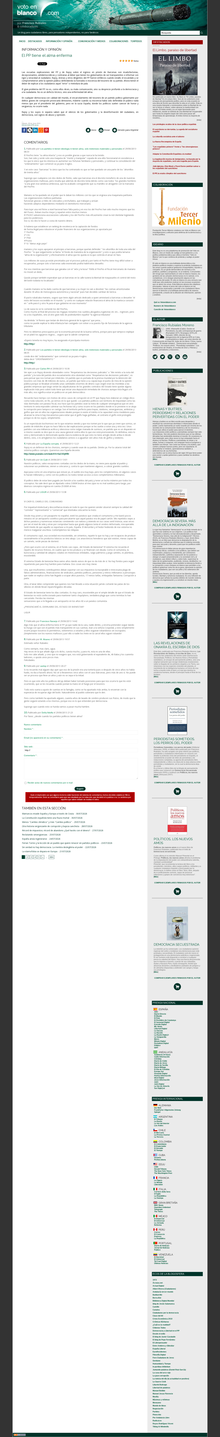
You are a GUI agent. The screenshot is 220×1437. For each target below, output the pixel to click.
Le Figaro (158, 1180)
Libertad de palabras (161, 1388)
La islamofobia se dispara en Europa (39, 851)
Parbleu (156, 1412)
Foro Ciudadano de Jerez (163, 1358)
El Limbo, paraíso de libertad (175, 50)
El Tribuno (158, 1119)
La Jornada (159, 1223)
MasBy (156, 1397)
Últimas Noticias (161, 1263)
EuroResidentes (159, 1352)
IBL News (158, 1027)
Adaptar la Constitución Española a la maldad (172, 154)
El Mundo (158, 1016)
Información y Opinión (59, 41)
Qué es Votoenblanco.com (165, 302)
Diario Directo (160, 1014)
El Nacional (159, 1257)
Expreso (157, 1236)
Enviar (106, 130)
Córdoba (157, 1059)
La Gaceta (158, 1031)
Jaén (156, 1082)
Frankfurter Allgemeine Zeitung (167, 1110)
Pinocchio (157, 1415)
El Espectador (160, 1146)
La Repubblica (160, 1196)
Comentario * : (31, 755)
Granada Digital (160, 1074)
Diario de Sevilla (161, 1065)
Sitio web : (29, 746)
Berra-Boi (157, 1298)
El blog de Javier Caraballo (164, 1337)
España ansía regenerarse (34, 838)
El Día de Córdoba (161, 1069)
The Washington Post (163, 1173)
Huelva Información (162, 1076)
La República (159, 1238)
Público (157, 1045)
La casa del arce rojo (161, 1373)
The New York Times (163, 1171)
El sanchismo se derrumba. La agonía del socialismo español (175, 130)
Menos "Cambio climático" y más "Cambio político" (47, 822)
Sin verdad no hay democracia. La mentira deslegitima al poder (52, 847)
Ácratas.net (158, 1283)
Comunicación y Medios (91, 41)
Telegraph (158, 1209)
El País (157, 1018)
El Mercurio (159, 1133)
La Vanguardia (160, 1037)
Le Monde (158, 1182)
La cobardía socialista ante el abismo (168, 137)
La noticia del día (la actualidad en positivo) (171, 1379)
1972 (155, 1280)
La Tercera (158, 1137)
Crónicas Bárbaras (161, 1322)
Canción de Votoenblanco (164, 309)
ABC (156, 1012)
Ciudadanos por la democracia (166, 1313)
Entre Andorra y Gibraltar (163, 1346)
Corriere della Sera (162, 1192)
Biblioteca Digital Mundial (163, 1301)
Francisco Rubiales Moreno (173, 325)
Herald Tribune (160, 1169)
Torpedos (136, 41)
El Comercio (159, 1234)
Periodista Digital (161, 1043)
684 (51, 857)
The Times (158, 1212)
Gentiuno (156, 1361)
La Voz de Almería (161, 1086)
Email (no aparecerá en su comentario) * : (44, 738)
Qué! (156, 1047)
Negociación (158, 1409)
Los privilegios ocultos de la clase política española (174, 124)
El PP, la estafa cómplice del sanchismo (169, 173)
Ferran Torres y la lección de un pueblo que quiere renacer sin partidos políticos (60, 843)
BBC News (158, 1205)
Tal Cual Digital (160, 1261)
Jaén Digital (159, 1084)
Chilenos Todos (159, 1328)
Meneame (157, 1403)
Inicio (22, 41)
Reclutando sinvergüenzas (34, 834)
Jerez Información (162, 1080)
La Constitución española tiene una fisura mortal (45, 817)
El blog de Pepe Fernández (164, 1340)
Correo (157, 1232)
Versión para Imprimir (127, 130)
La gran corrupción (161, 1376)
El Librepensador (160, 1343)
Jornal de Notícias (162, 1248)
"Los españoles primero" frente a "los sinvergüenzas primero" (175, 148)
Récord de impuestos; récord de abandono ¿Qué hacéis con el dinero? (56, 830)
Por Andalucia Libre (161, 1418)
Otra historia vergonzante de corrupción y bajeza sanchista (50, 826)
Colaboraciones (118, 41)
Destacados (35, 41)
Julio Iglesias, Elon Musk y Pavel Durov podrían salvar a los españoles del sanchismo (176, 167)
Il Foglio (157, 1194)
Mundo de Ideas (159, 1406)
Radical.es (157, 1421)
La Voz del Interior (161, 1123)
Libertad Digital (160, 1029)
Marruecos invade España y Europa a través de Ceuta (48, 813)
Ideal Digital (159, 1078)
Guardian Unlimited (162, 1207)
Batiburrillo (157, 1295)
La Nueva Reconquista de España (167, 142)
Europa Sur (159, 1071)
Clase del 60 (158, 1316)
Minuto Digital (160, 1041)
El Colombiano (160, 1144)
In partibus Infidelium (161, 1367)
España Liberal (159, 1349)
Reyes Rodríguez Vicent (163, 1424)
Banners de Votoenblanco (165, 306)
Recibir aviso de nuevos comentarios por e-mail (50, 782)
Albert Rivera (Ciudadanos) (164, 1289)
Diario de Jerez (160, 1063)
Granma (157, 1158)
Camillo (156, 1307)
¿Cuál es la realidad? (161, 1325)
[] (155, 459)
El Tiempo (158, 1150)
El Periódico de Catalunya (165, 1020)
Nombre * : (29, 729)
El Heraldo (158, 1148)
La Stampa (158, 1198)
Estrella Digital (160, 1024)
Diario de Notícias (161, 1246)
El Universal (159, 1221)
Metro (156, 1039)
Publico (157, 1250)
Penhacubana (160, 1160)
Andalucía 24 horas (162, 1055)
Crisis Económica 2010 (162, 1319)
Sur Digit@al (159, 1088)
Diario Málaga (160, 1067)
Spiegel (157, 1112)
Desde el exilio (159, 1334)
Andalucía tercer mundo (163, 1292)
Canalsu (156, 1310)
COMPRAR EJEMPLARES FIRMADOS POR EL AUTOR (177, 465)
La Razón (158, 1121)
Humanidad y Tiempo (162, 1364)
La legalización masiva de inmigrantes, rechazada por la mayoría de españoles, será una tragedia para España (176, 160)
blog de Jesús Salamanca (164, 1304)
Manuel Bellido (159, 1391)
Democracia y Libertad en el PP (166, 1331)
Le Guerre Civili (159, 1382)
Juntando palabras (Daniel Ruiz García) (169, 1370)
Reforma (158, 1225)
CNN (156, 1167)
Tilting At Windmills (161, 1427)
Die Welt (157, 1108)
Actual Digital (158, 1286)
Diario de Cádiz (160, 1061)
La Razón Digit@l (161, 1035)
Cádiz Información (162, 1057)
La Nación (158, 1033)
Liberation (158, 1185)
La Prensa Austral (162, 1135)
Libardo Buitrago (160, 1385)
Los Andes (158, 1126)
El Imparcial (159, 1219)
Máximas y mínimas (161, 1400)
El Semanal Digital (162, 1022)
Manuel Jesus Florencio (163, 1394)
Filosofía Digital (159, 1355)
